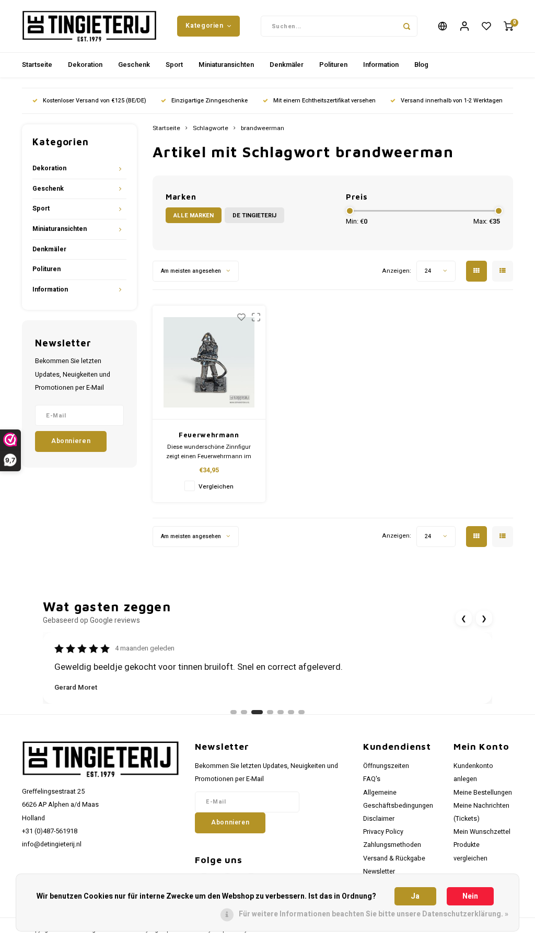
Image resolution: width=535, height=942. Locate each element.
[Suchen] (407, 26)
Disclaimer (378, 818)
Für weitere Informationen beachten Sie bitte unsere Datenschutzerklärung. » (373, 914)
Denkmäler (287, 64)
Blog (421, 64)
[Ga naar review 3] (257, 712)
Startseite (37, 64)
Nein (470, 896)
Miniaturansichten (226, 64)
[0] (508, 26)
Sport (174, 64)
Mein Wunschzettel (481, 831)
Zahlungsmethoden (392, 845)
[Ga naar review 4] (270, 712)
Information (381, 64)
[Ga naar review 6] (291, 712)
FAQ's (371, 779)
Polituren (333, 64)
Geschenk (134, 64)
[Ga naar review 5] (280, 712)
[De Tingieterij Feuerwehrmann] (209, 363)
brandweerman (262, 128)
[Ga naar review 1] (233, 712)
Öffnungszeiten (386, 766)
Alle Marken (193, 215)
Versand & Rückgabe (394, 858)
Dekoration (85, 64)
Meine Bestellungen (482, 792)
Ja (415, 896)
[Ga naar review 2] (244, 712)
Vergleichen (216, 486)
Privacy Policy (383, 831)
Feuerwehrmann (209, 435)
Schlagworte (210, 128)
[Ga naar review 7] (301, 712)
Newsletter (379, 871)
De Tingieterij (254, 215)
